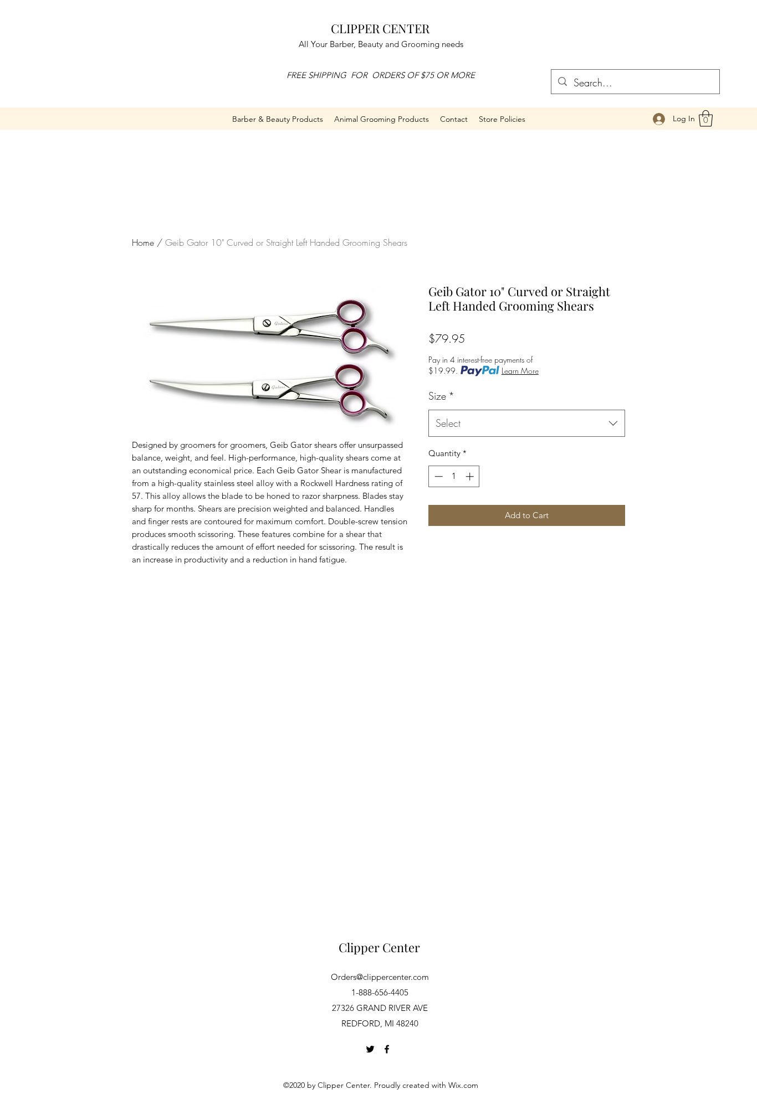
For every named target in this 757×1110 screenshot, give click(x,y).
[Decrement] (437, 476)
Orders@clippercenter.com (380, 977)
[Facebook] (386, 1049)
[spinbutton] (454, 476)
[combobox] (526, 423)
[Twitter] (370, 1049)
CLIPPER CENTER (380, 28)
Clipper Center (379, 947)
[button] (381, 119)
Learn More (520, 370)
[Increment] (470, 476)
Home (143, 242)
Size (441, 395)
